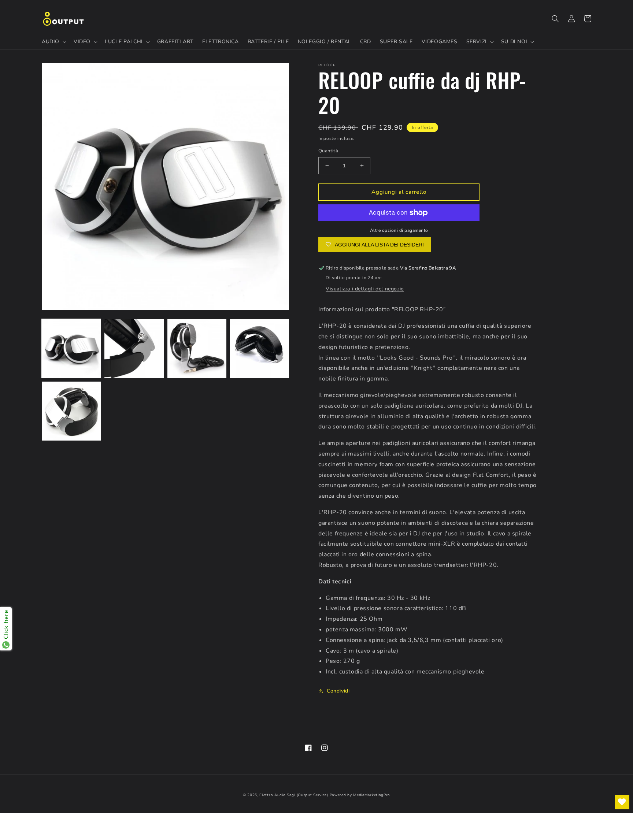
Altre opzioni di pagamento (399, 230)
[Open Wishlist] (622, 802)
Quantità (328, 151)
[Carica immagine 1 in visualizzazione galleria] (71, 348)
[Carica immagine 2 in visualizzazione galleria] (133, 348)
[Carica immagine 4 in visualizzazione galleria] (259, 348)
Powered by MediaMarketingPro (360, 795)
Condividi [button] (338, 690)
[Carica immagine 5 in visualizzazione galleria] (71, 411)
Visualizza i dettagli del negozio (365, 288)
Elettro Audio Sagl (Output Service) (293, 795)
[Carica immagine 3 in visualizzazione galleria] (196, 348)
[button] (53, 41)
